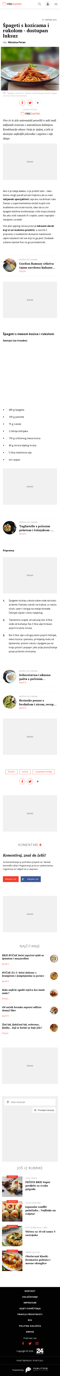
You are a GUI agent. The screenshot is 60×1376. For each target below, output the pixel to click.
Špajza (22, 271)
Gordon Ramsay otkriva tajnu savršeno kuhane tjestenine (36, 265)
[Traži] (40, 4)
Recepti (22, 534)
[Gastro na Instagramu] (37, 1343)
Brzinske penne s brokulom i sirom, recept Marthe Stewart (37, 702)
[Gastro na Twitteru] (30, 1343)
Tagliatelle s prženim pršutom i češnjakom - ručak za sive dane (35, 528)
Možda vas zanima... (29, 259)
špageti (11, 772)
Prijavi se (10, 879)
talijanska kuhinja (43, 772)
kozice (25, 772)
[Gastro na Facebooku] (23, 1343)
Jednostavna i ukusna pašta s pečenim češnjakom (35, 677)
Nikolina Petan (16, 42)
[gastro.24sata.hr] (11, 4)
